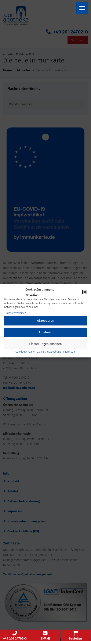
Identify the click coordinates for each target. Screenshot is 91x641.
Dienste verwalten (16, 313)
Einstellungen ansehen (45, 344)
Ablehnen (45, 332)
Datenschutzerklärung (49, 351)
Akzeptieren (45, 321)
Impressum (69, 351)
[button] (85, 292)
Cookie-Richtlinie (24, 351)
